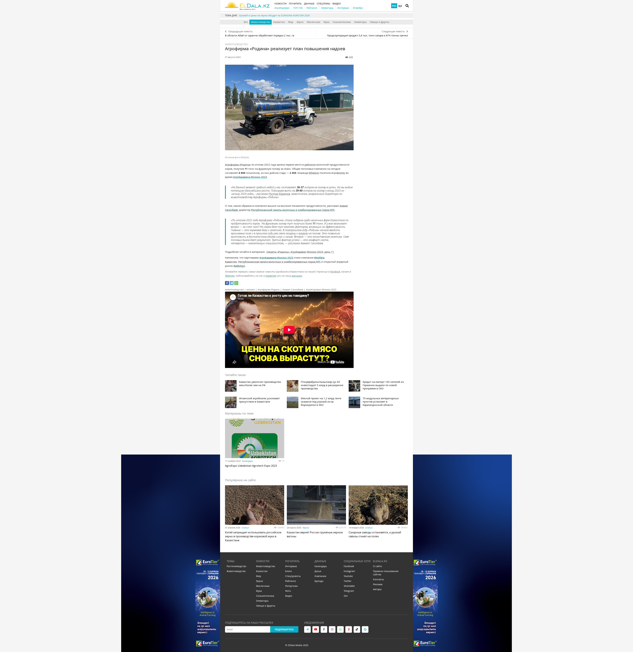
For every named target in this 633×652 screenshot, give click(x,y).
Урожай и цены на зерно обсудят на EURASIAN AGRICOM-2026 (274, 15)
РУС (394, 5)
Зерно (300, 22)
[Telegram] (232, 283)
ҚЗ (400, 5)
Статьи (245, 527)
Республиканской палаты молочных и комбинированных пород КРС (293, 209)
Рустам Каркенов (279, 194)
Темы (231, 561)
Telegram (230, 275)
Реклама (377, 584)
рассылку (297, 275)
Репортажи (291, 585)
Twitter (347, 581)
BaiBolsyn (239, 265)
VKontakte (349, 585)
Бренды (319, 581)
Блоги (288, 571)
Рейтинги (290, 581)
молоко (251, 289)
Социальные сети (357, 561)
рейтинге (310, 164)
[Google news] (365, 629)
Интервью (291, 566)
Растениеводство (236, 566)
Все (246, 22)
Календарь (247, 460)
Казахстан (279, 22)
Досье (318, 571)
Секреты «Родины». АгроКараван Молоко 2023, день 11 (300, 251)
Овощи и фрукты (379, 22)
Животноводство (260, 22)
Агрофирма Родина (268, 289)
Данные (320, 561)
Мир (290, 22)
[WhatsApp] (236, 283)
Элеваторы (360, 22)
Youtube (348, 576)
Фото (288, 590)
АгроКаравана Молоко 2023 (250, 177)
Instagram (270, 275)
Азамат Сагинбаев (292, 289)
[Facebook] (227, 283)
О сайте (377, 566)
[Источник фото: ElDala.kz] (289, 107)
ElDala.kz (314, 172)
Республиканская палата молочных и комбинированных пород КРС (279, 261)
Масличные (313, 22)
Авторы (377, 589)
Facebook (335, 271)
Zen (346, 595)
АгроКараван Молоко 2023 (321, 289)
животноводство (234, 289)
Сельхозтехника (342, 22)
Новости (262, 561)
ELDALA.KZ (380, 561)
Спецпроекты (293, 576)
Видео (288, 595)
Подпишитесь (284, 629)
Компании (320, 576)
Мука (326, 22)
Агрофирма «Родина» (238, 164)
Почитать (292, 561)
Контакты (378, 579)
